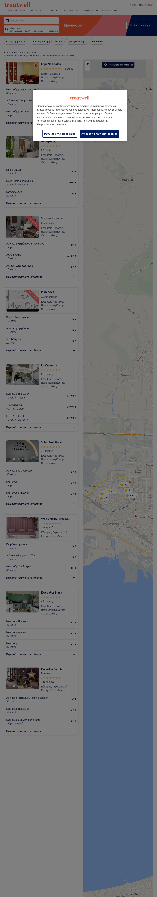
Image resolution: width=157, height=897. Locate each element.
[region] (80, 115)
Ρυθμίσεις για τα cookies (60, 134)
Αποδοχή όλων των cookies (99, 134)
